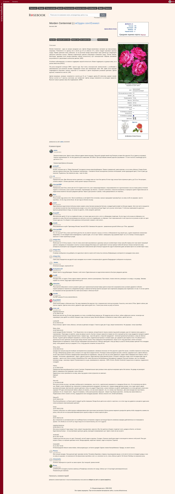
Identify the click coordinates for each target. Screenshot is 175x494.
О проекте (6, 1)
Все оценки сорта (85, 39)
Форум (41, 8)
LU (54, 176)
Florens (55, 450)
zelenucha (56, 283)
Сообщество (92, 8)
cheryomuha (57, 459)
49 (135, 29)
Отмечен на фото (102, 39)
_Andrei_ (56, 262)
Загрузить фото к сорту (63, 39)
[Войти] (170, 1)
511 (135, 26)
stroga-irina (56, 239)
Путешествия (69, 8)
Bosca (55, 465)
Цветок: (134, 122)
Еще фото (52, 39)
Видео (101, 8)
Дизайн (60, 8)
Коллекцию (130, 27)
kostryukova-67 (58, 269)
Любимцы (130, 29)
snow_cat (56, 308)
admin (61, 141)
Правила (108, 8)
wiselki (55, 223)
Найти (103, 15)
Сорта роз (33, 8)
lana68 (55, 275)
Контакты (15, 1)
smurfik (55, 293)
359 (135, 27)
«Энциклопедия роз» (98, 488)
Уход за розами (51, 8)
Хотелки (131, 26)
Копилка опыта (81, 8)
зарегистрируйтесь (105, 479)
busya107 (56, 213)
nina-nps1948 (57, 184)
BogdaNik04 (57, 300)
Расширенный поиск (100, 17)
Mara (54, 194)
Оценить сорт (75, 39)
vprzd (55, 203)
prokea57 (56, 166)
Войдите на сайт (93, 479)
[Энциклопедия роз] (1, 12)
